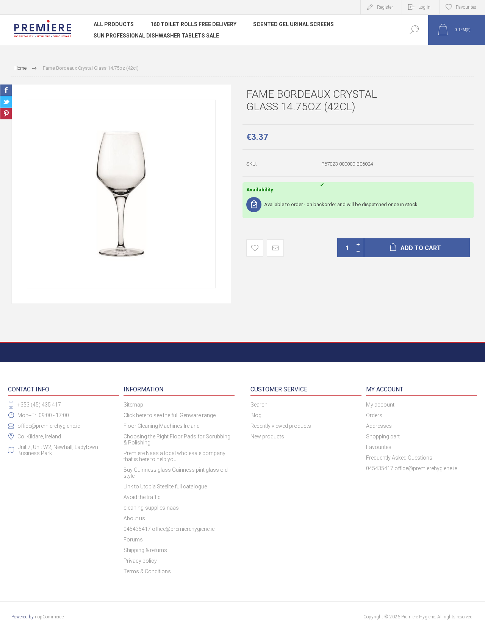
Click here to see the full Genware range (170, 415)
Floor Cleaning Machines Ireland (162, 426)
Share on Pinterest (6, 113)
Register (385, 7)
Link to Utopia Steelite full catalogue (165, 486)
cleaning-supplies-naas (151, 508)
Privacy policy (140, 561)
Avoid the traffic (142, 497)
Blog (255, 415)
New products (267, 436)
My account (380, 405)
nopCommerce (49, 616)
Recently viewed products (280, 426)
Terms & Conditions (147, 571)
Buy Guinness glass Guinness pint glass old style (176, 473)
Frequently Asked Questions (399, 458)
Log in (424, 7)
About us (134, 518)
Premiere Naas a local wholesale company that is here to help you (174, 456)
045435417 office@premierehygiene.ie (169, 529)
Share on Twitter (6, 102)
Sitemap (133, 405)
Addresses (379, 426)
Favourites (378, 447)
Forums (133, 540)
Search (259, 405)
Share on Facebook (6, 90)
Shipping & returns (145, 550)
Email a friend (275, 248)
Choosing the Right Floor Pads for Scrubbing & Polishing (177, 439)
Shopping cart (383, 436)
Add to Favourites (254, 248)
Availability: (260, 189)
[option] (121, 194)
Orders (374, 415)
